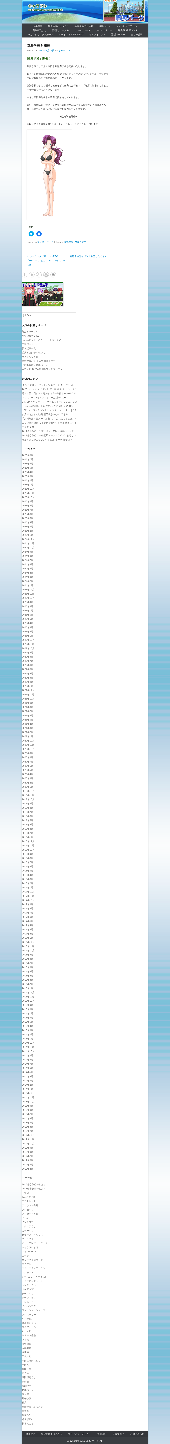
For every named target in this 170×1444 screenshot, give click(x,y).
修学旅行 (26, 1344)
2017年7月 (27, 912)
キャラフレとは (30, 1247)
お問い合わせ (137, 1434)
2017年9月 (27, 904)
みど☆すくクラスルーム (40, 34)
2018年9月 (27, 854)
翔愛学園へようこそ (58, 26)
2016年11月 (28, 946)
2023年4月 (27, 623)
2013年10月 (28, 1101)
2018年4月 (27, 875)
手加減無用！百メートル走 (36, 418)
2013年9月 (27, 1105)
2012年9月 (27, 1147)
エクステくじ (29, 1226)
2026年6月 (27, 463)
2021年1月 (27, 736)
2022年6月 (27, 665)
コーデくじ (28, 1255)
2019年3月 (27, 828)
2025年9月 (27, 501)
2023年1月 (27, 635)
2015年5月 (27, 1021)
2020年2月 (27, 782)
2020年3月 (27, 778)
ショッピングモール (126, 26)
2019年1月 (27, 837)
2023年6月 (27, 614)
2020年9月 (27, 753)
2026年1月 (27, 484)
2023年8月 (27, 606)
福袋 (24, 1402)
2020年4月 (27, 774)
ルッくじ (26, 1331)
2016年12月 (28, 942)
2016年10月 (28, 950)
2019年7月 (27, 812)
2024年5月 (27, 568)
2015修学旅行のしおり (34, 1184)
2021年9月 (27, 703)
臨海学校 (68, 242)
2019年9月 (27, 803)
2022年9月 (27, 652)
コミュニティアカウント (34, 1268)
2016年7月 (27, 963)
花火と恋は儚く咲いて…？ (36, 352)
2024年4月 (27, 572)
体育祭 (25, 1339)
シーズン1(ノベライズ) (34, 1276)
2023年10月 (28, 598)
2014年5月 (27, 1072)
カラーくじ (28, 1230)
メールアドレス (53, 274)
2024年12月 (28, 539)
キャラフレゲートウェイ (34, 1243)
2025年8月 (27, 505)
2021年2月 (27, 732)
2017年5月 (27, 921)
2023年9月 (27, 602)
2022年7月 (27, 661)
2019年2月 (27, 833)
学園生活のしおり (84, 26)
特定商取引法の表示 (51, 1434)
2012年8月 (27, 1152)
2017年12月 (28, 891)
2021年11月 (28, 694)
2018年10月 (28, 849)
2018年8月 (27, 858)
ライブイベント (97, 34)
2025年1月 (27, 535)
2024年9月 (27, 551)
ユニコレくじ (29, 1323)
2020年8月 (27, 757)
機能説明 (26, 1386)
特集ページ (104, 26)
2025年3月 (27, 526)
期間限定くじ (29, 1377)
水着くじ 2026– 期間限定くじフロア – (42, 369)
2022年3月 (27, 677)
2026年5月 (27, 467)
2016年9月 (27, 954)
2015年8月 (27, 1009)
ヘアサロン (28, 1318)
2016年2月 (27, 984)
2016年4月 (27, 975)
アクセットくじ (30, 1213)
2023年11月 (28, 593)
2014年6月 (27, 1068)
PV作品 (26, 1192)
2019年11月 (28, 795)
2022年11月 (28, 644)
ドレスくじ (28, 1302)
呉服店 (25, 1352)
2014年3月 (27, 1080)
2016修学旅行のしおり (34, 1188)
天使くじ (26, 1356)
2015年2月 (27, 1034)
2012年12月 (28, 1135)
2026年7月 (27, 459)
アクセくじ (28, 1209)
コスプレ (26, 1264)
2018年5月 (27, 870)
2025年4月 (27, 522)
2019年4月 (27, 824)
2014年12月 (28, 1042)
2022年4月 (27, 673)
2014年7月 (27, 1063)
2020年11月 (28, 744)
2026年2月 (27, 480)
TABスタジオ (29, 1197)
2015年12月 (28, 992)
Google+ (39, 274)
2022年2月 (27, 682)
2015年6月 (27, 1017)
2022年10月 (28, 648)
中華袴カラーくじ (31, 344)
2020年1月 (27, 786)
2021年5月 (27, 719)
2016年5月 (27, 971)
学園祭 (25, 1365)
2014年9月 (27, 1055)
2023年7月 (27, 610)
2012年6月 (27, 1160)
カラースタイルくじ (32, 1234)
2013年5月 (27, 1122)
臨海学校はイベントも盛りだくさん (90, 256)
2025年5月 (27, 518)
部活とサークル (60, 30)
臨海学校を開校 (38, 45)
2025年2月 (27, 530)
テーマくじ (28, 1293)
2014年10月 (28, 1051)
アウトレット (29, 1201)
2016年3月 (27, 979)
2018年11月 (28, 845)
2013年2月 (27, 1131)
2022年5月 (27, 669)
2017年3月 (27, 929)
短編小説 (26, 1398)
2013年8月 (27, 1110)
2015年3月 (27, 1030)
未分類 (25, 1381)
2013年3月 (27, 1126)
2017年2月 (27, 933)
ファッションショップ (33, 1310)
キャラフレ (37, 6)
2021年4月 (27, 723)
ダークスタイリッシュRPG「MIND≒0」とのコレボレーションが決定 (46, 260)
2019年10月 (28, 799)
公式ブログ (118, 1434)
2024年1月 (27, 585)
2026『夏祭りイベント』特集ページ (41, 385)
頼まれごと (28, 1423)
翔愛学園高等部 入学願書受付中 (38, 361)
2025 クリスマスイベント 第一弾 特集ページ (45, 389)
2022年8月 (27, 656)
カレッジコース (82, 30)
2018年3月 (27, 879)
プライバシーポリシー (79, 1434)
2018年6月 (27, 866)
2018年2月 (27, 883)
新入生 (25, 1373)
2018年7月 (27, 862)
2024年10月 (28, 547)
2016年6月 (27, 967)
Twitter (32, 274)
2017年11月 (28, 896)
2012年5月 (27, 1164)
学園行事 (26, 1369)
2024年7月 (27, 560)
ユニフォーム (29, 1327)
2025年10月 (28, 497)
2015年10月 (28, 1000)
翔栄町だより (40, 30)
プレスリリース (45, 242)
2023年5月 (27, 619)
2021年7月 (27, 711)
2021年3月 (27, 728)
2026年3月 (27, 476)
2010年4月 (27, 1168)
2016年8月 (27, 958)
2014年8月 (27, 1059)
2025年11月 (28, 493)
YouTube (46, 274)
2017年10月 (28, 900)
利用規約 (30, 1434)
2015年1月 (27, 1038)
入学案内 (37, 26)
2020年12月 (28, 740)
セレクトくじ (29, 1285)
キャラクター (29, 1239)
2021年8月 (27, 707)
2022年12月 (28, 640)
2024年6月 (27, 564)
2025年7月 (27, 509)
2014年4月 (27, 1076)
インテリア (28, 1222)
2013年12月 (28, 1093)
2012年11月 (28, 1139)
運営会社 (102, 1434)
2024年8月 (27, 556)
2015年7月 (27, 1013)
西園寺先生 (80, 242)
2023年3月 (27, 627)
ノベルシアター (104, 30)
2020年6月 (27, 765)
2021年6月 (27, 715)
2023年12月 (28, 589)
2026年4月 (27, 472)
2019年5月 (27, 820)
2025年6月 (27, 514)
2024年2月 (27, 581)
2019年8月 (27, 807)
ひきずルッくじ (30, 356)
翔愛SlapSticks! (127, 30)
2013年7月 (27, 1114)
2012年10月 (28, 1143)
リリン (66, 385)
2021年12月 (28, 690)
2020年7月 (27, 761)
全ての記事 (136, 34)
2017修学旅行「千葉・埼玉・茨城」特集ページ (46, 431)
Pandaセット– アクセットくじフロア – (42, 340)
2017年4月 (27, 925)
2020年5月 (27, 770)
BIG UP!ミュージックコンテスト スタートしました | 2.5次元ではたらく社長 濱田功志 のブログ (49, 410)
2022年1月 (27, 686)
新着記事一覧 (29, 348)
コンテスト (28, 1272)
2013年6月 (27, 1118)
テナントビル (29, 1297)
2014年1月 (27, 1089)
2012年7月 (27, 1156)
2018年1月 (27, 887)
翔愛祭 (25, 1411)
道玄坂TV (27, 1419)
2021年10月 (28, 698)
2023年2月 (27, 631)
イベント (26, 1218)
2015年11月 (28, 996)
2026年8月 (27, 455)
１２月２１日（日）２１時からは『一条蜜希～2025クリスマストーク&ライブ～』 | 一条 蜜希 (49, 393)
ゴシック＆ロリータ (32, 1260)
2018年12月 (28, 841)
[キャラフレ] (85, 11)
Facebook (24, 274)
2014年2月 (27, 1084)
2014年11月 (28, 1047)
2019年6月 (27, 816)
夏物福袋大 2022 (31, 335)
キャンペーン (29, 1251)
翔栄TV (26, 1415)
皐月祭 (25, 1394)
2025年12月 (28, 488)
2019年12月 (28, 791)
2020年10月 (28, 749)
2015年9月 (27, 1005)
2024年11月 (28, 543)
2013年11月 (28, 1097)
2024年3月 (27, 577)
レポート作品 (29, 1335)
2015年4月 (27, 1026)
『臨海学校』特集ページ (34, 365)
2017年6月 (27, 917)
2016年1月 (27, 988)
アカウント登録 (30, 1205)
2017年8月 (27, 908)
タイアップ (28, 1289)
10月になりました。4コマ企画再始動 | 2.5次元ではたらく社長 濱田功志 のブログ (49, 422)
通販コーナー (118, 34)
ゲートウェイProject (71, 34)
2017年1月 (27, 937)
